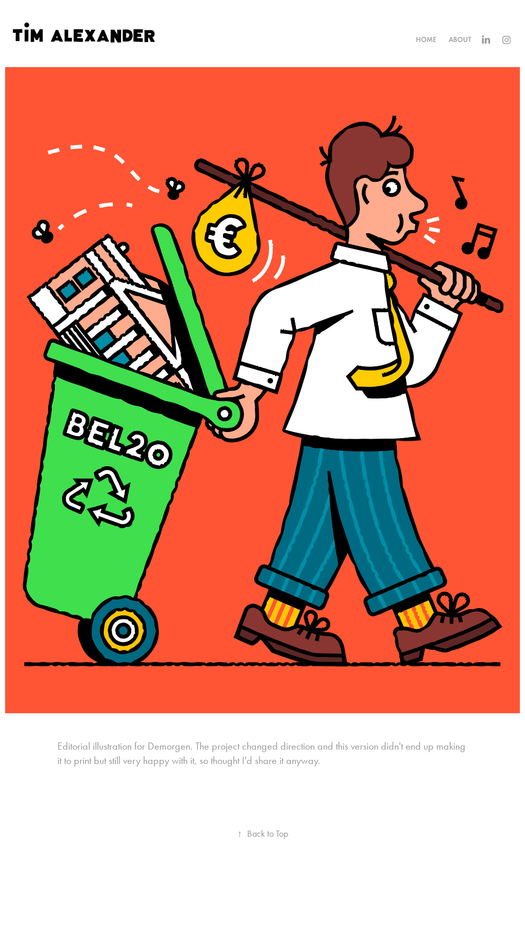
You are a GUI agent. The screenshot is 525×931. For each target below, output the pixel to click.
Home (426, 39)
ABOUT (460, 39)
